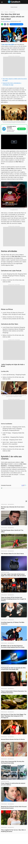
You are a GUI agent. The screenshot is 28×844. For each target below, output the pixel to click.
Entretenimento (12, 11)
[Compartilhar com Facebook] (5, 24)
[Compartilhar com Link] (8, 24)
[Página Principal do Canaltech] (14, 2)
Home (2, 11)
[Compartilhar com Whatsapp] (2, 24)
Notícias (6, 11)
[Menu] (2, 2)
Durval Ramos (6, 21)
